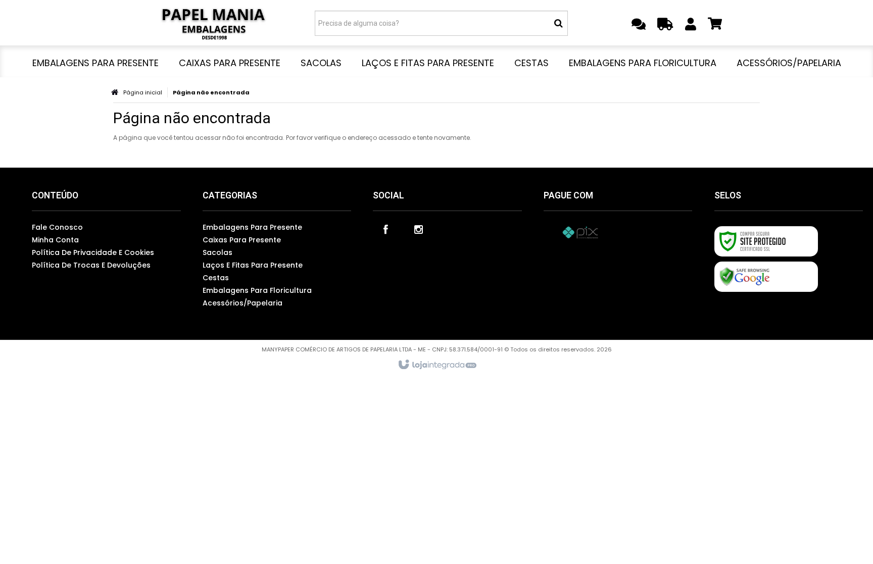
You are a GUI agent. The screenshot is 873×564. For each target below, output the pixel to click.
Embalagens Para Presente (252, 227)
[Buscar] (558, 23)
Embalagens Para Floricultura (257, 290)
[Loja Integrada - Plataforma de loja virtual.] (437, 365)
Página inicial (142, 92)
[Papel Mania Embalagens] (215, 22)
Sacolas (217, 252)
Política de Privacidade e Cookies (93, 252)
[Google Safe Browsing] (766, 277)
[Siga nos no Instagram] (418, 228)
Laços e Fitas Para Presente (253, 265)
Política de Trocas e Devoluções (91, 265)
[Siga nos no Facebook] (385, 228)
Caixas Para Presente (242, 240)
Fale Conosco (57, 227)
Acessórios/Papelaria (242, 303)
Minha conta (55, 240)
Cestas (216, 278)
